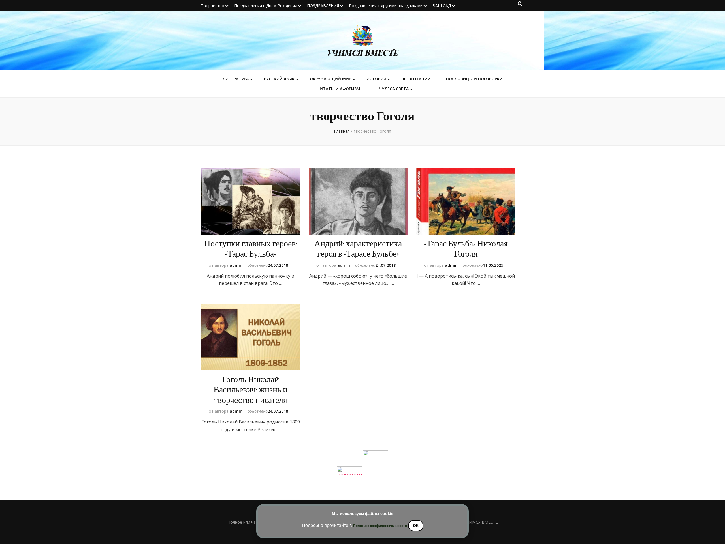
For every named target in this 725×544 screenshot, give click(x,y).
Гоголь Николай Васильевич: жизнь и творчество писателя (250, 389)
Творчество (212, 5)
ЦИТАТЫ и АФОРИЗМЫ (340, 88)
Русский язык (279, 78)
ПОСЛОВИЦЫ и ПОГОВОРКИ (474, 78)
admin (236, 265)
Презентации (416, 78)
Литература (236, 78)
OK (416, 525)
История (376, 78)
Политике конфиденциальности (380, 526)
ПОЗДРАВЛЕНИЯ (323, 5)
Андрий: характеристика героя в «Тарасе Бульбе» (358, 249)
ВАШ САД (441, 5)
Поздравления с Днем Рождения (265, 5)
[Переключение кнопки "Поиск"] (520, 3)
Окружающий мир (330, 78)
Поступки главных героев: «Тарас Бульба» (250, 249)
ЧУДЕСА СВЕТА (394, 88)
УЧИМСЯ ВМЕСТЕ (362, 53)
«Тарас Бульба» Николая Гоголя (466, 249)
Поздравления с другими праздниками (386, 5)
